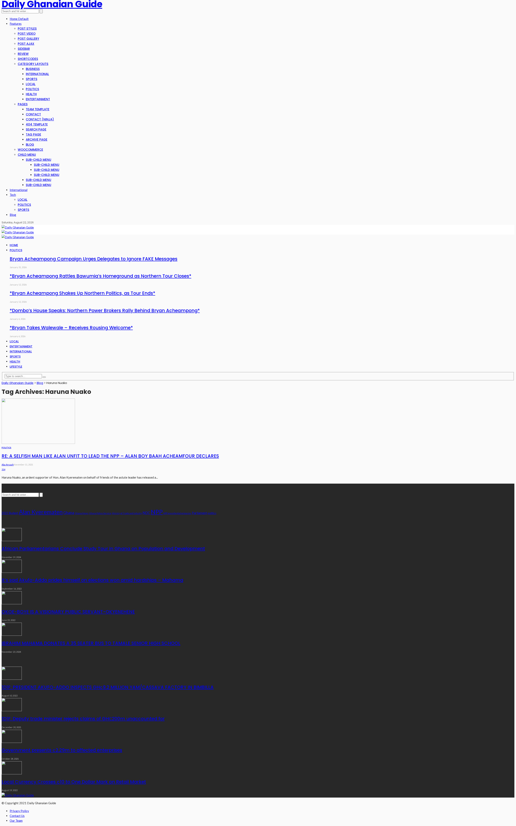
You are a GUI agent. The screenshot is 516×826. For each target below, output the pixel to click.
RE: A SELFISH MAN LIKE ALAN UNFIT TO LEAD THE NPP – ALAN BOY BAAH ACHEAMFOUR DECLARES (110, 456)
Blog (30, 144)
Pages (23, 104)
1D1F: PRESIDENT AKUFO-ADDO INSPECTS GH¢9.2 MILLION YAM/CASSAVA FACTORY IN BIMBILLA (108, 687)
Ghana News (81, 513)
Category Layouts (33, 64)
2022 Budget (10, 513)
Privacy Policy (19, 811)
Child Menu (27, 155)
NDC (146, 513)
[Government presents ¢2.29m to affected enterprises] (12, 741)
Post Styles (27, 28)
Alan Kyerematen (41, 511)
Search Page (36, 129)
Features (16, 23)
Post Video (26, 33)
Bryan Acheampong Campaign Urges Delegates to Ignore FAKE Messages (93, 259)
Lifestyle (16, 367)
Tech (13, 195)
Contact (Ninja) (40, 119)
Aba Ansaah (8, 464)
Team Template (37, 109)
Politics (32, 89)
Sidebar (24, 49)
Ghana (68, 512)
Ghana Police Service (100, 513)
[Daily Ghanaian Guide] (18, 227)
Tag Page (33, 134)
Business (33, 69)
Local (30, 84)
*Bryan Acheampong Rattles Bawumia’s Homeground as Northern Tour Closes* (100, 276)
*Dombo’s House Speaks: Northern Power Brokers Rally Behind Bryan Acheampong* (105, 310)
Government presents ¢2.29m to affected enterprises (62, 750)
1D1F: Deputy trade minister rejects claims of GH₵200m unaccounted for (83, 718)
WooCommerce (30, 149)
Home (14, 245)
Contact (33, 114)
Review (23, 54)
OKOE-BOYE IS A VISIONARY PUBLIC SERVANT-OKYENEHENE (68, 612)
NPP (157, 511)
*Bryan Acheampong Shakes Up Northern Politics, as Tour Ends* (82, 293)
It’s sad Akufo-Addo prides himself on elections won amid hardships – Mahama (92, 580)
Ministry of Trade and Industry (127, 513)
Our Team (16, 820)
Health (31, 94)
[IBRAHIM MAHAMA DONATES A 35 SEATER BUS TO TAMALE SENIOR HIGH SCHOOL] (12, 634)
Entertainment (38, 99)
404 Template (37, 124)
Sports (31, 79)
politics (212, 513)
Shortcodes (28, 59)
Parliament (199, 513)
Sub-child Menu (38, 160)
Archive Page (36, 139)
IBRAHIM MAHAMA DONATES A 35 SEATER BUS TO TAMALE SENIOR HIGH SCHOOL (91, 643)
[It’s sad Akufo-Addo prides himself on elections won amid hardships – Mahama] (12, 571)
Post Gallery (28, 39)
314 (3, 469)
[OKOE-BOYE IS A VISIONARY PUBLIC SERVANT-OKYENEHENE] (12, 603)
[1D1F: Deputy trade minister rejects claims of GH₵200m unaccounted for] (12, 710)
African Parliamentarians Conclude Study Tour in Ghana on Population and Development (103, 548)
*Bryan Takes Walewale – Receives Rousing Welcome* (71, 327)
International (37, 74)
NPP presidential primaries (177, 513)
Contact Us (17, 816)
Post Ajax (26, 44)
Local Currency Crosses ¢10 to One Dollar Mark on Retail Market (74, 782)
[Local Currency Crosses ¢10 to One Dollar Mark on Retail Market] (12, 773)
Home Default (19, 19)
